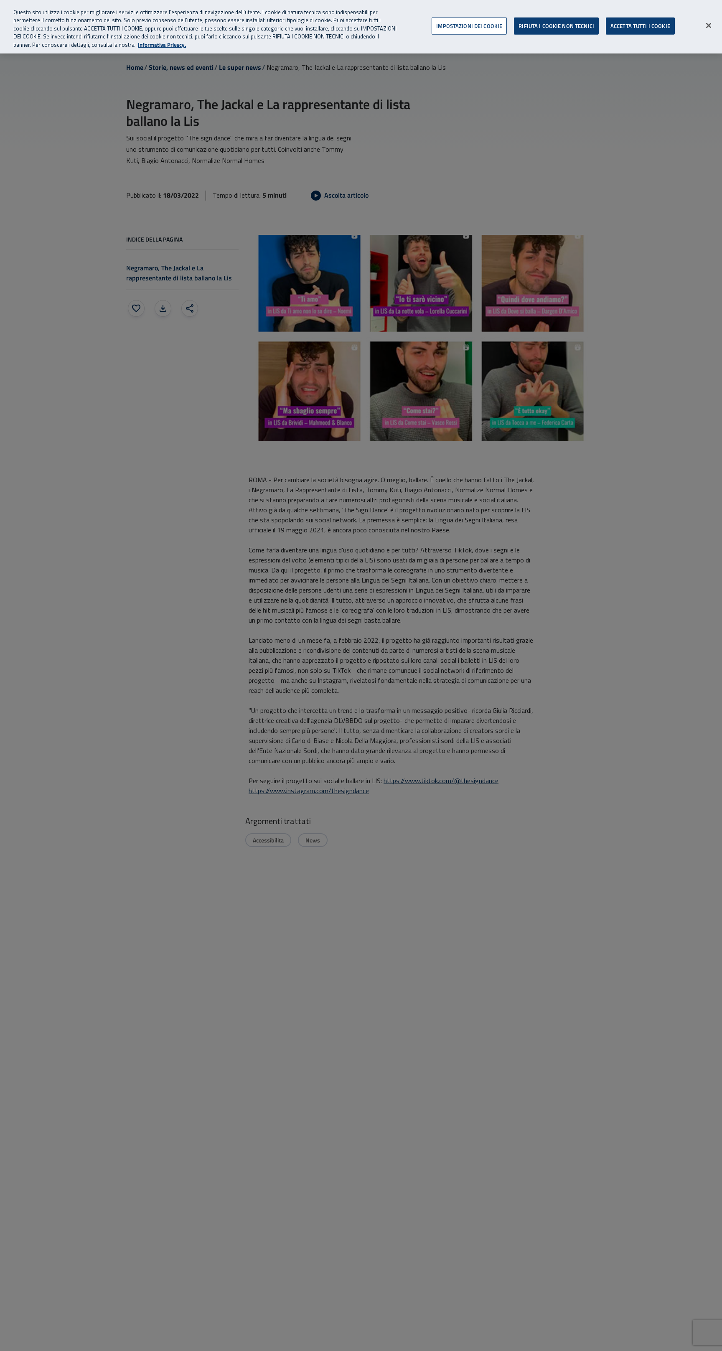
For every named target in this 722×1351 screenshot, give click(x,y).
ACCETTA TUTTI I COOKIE (640, 25)
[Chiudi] (708, 25)
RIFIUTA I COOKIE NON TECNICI (556, 25)
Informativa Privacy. (162, 45)
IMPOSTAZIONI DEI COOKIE (469, 25)
